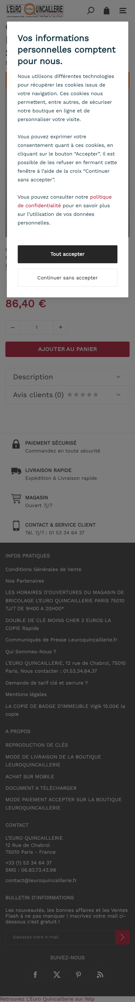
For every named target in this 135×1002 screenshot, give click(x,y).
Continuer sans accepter (67, 278)
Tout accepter (67, 254)
